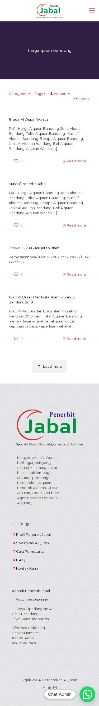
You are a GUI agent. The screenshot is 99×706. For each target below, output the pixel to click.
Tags (39, 93)
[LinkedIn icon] (49, 687)
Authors (60, 93)
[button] (87, 694)
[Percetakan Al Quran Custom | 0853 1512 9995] (49, 11)
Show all (83, 98)
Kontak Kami (27, 568)
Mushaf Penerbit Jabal (27, 184)
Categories (18, 93)
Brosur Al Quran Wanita (28, 119)
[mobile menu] (91, 10)
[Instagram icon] (55, 687)
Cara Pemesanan (30, 551)
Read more (76, 161)
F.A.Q (20, 560)
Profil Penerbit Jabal (33, 534)
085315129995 (36, 600)
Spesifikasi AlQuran (32, 543)
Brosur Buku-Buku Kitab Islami (34, 248)
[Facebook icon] (44, 687)
